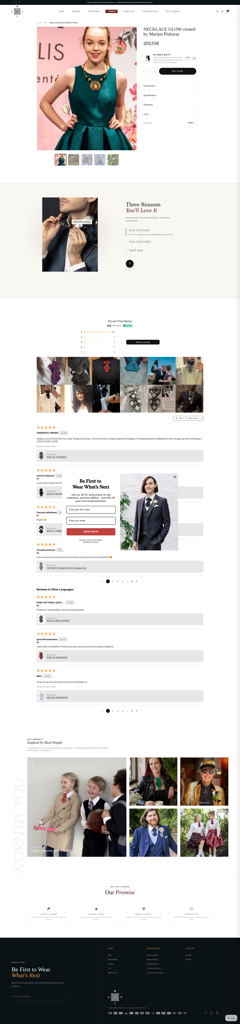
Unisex (111, 964)
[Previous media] (41, 88)
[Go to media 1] (60, 160)
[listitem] (50, 371)
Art (45, 23)
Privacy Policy (152, 955)
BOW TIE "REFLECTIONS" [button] (58, 620)
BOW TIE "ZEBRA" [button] (55, 531)
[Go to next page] (137, 581)
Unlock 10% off (91, 532)
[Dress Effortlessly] (59, 222)
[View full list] (130, 264)
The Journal (173, 11)
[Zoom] (132, 31)
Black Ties (112, 973)
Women (76, 11)
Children (94, 11)
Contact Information (155, 973)
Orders (189, 955)
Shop (39, 23)
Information (150, 11)
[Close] (175, 477)
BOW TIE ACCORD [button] (55, 494)
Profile (188, 959)
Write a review (143, 342)
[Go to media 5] (113, 160)
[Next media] (132, 88)
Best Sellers (113, 959)
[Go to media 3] (87, 160)
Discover (129, 11)
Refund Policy (152, 959)
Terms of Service (153, 968)
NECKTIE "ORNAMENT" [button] (57, 697)
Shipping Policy (153, 964)
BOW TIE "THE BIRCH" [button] (57, 457)
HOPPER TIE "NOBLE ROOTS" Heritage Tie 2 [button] (66, 568)
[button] (97, 332)
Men (61, 11)
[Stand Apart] (71, 251)
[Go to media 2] (73, 160)
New (110, 955)
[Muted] (32, 762)
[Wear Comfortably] (70, 222)
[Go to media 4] (100, 160)
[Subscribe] (64, 996)
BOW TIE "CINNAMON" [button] (57, 657)
